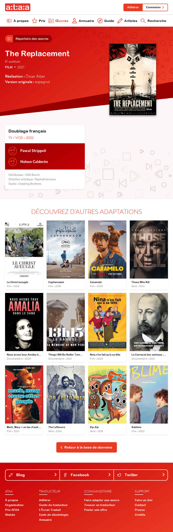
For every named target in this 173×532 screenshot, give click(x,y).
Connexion (153, 7)
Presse (140, 509)
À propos (21, 21)
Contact (140, 505)
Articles (130, 21)
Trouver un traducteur (99, 505)
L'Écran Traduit (50, 509)
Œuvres (61, 21)
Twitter (131, 475)
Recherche (156, 21)
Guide (109, 21)
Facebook (79, 475)
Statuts (10, 514)
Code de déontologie (53, 514)
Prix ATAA (12, 509)
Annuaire (86, 21)
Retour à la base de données (88, 447)
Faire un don (143, 500)
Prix (42, 21)
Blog (20, 475)
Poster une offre (95, 509)
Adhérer (133, 7)
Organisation (14, 505)
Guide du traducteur (53, 505)
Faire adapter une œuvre (101, 500)
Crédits (140, 514)
